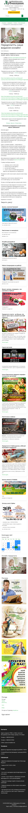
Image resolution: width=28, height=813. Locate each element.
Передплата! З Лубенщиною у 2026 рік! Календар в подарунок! (14, 446)
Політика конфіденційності (20, 806)
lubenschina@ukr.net (19, 159)
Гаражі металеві (7, 347)
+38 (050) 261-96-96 (9, 6)
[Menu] (26, 20)
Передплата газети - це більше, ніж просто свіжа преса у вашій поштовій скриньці (13, 315)
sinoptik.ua (15, 710)
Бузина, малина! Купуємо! (10, 207)
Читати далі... (5, 342)
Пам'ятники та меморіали (10, 230)
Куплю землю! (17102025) (9, 479)
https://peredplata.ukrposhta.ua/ (18, 57)
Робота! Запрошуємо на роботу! (11, 265)
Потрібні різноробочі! (8, 242)
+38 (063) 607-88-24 (18, 6)
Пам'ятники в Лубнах (8, 417)
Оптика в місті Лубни (8, 503)
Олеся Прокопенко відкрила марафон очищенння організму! (13, 375)
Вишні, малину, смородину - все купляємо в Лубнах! (12, 289)
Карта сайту (9, 806)
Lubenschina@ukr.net (13, 7)
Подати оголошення (14, 12)
